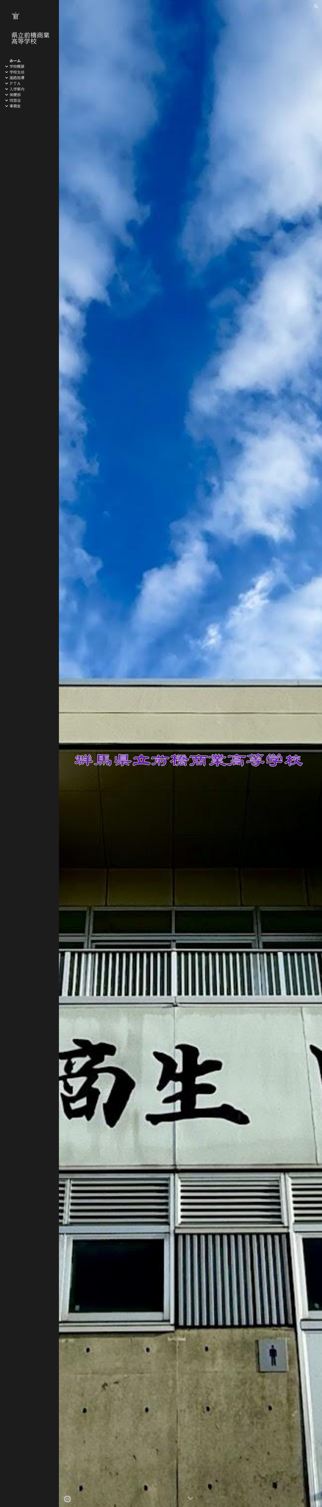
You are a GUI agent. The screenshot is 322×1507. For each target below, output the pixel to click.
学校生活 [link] (17, 72)
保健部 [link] (15, 95)
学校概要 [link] (17, 66)
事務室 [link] (15, 106)
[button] (316, 6)
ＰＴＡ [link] (15, 83)
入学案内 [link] (17, 89)
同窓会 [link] (15, 100)
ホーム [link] (15, 61)
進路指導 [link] (17, 78)
